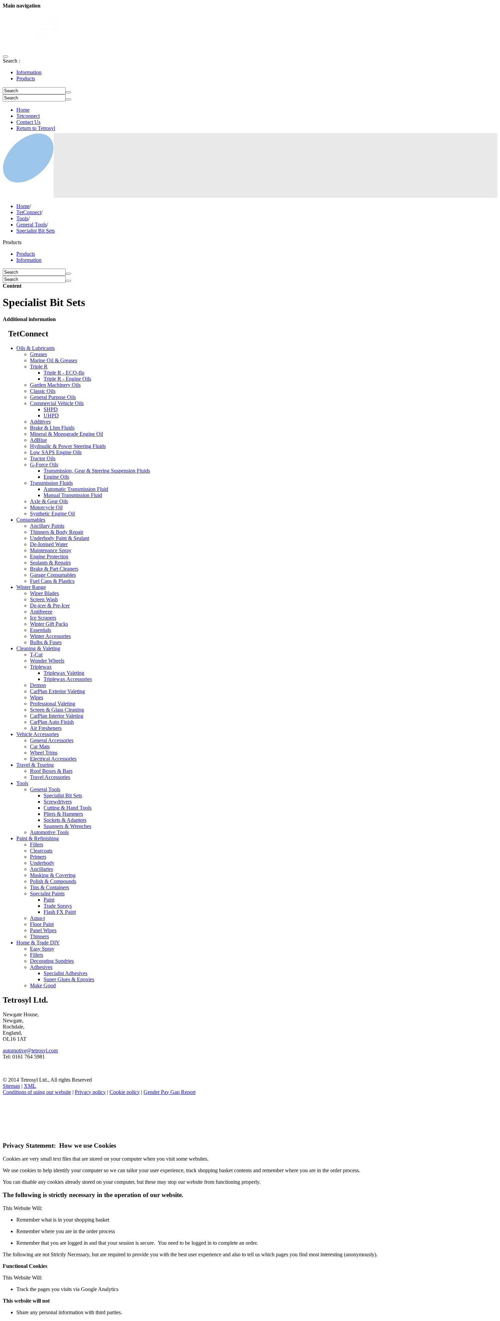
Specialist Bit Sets (35, 231)
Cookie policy (125, 1092)
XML (30, 1086)
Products (25, 78)
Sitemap (11, 1086)
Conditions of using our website (37, 1092)
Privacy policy (90, 1092)
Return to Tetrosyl (35, 128)
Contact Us (28, 122)
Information (28, 72)
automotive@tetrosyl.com (30, 1050)
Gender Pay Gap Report (170, 1092)
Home (23, 110)
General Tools (31, 224)
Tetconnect (28, 116)
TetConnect (28, 212)
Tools (22, 218)
